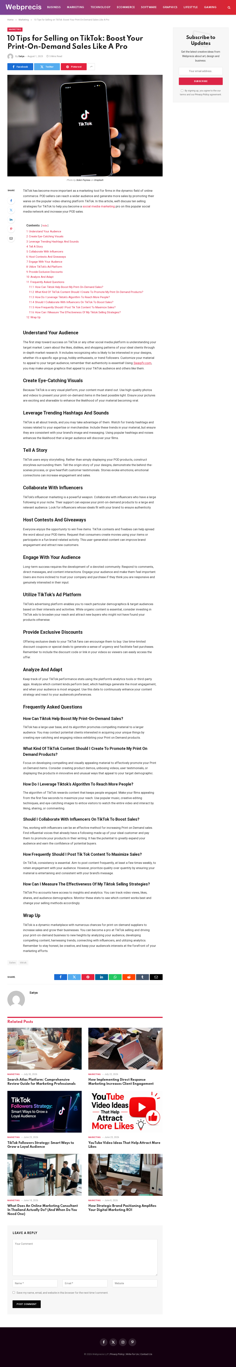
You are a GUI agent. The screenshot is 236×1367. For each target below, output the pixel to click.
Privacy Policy (202, 94)
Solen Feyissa (83, 180)
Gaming (210, 7)
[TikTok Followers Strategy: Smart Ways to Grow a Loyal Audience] (44, 1112)
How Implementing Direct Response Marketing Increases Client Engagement (121, 1082)
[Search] (228, 7)
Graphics (170, 7)
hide (44, 225)
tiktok (23, 962)
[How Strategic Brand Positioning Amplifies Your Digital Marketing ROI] (125, 1175)
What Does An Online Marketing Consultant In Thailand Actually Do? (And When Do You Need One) (42, 1210)
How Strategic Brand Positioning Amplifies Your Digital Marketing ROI (122, 1208)
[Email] (11, 238)
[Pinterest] (11, 229)
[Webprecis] (23, 7)
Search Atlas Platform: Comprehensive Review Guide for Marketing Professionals (41, 1082)
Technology (101, 7)
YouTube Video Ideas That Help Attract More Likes (124, 1145)
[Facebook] (11, 200)
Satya (21, 56)
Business (54, 7)
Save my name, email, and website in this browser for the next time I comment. (62, 1292)
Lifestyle (191, 7)
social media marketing (99, 206)
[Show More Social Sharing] (91, 66)
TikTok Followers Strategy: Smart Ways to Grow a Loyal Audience (40, 1145)
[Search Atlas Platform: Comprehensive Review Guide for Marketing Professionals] (44, 1049)
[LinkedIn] (11, 219)
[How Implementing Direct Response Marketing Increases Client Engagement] (125, 1049)
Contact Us (146, 1354)
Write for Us (132, 1354)
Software (149, 7)
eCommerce (126, 7)
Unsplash (98, 180)
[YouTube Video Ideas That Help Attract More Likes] (125, 1112)
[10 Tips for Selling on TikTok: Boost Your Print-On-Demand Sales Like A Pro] (85, 125)
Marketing (75, 7)
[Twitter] (11, 210)
